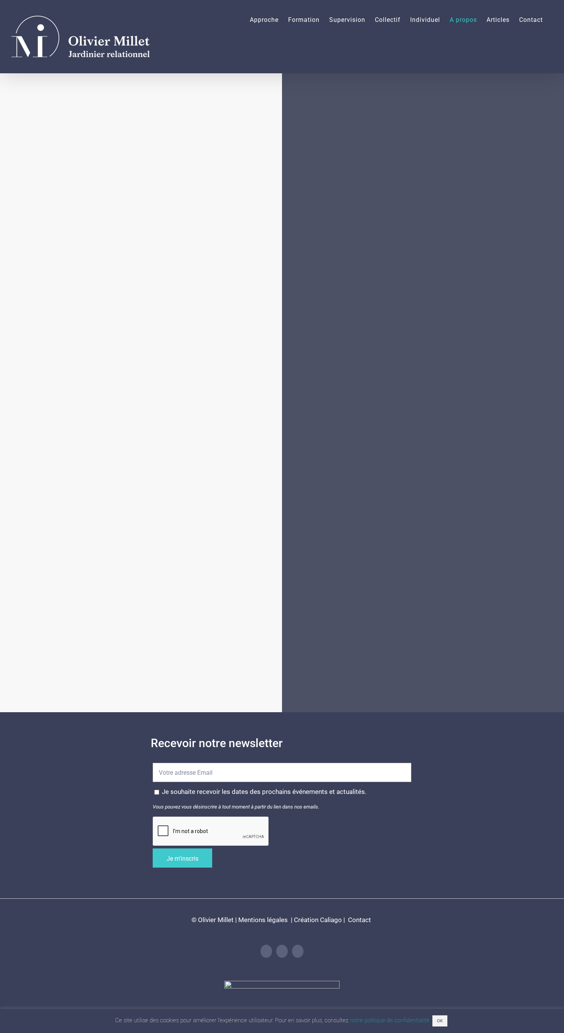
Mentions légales (263, 920)
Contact (358, 920)
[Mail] (297, 951)
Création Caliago (318, 920)
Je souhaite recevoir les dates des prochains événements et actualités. (264, 791)
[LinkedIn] (266, 951)
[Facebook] (282, 951)
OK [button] (440, 1020)
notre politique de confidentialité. (390, 1020)
